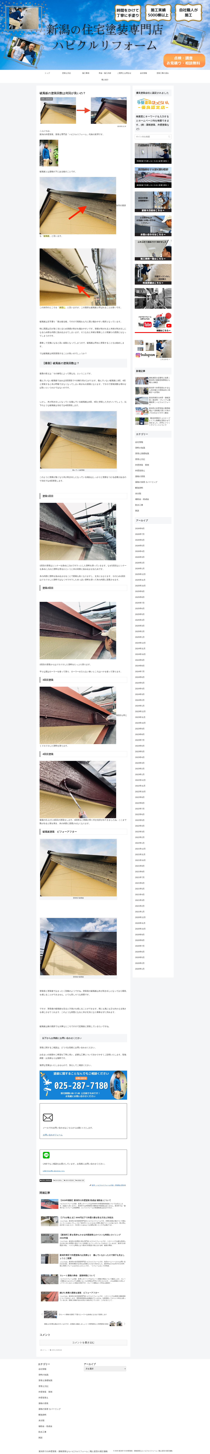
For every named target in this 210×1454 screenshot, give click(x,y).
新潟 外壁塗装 (70, 1180)
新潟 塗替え (58, 1180)
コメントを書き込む (83, 1342)
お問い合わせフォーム (53, 1135)
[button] (169, 136)
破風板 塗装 (80, 1180)
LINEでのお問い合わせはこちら (54, 1171)
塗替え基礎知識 (46, 1180)
